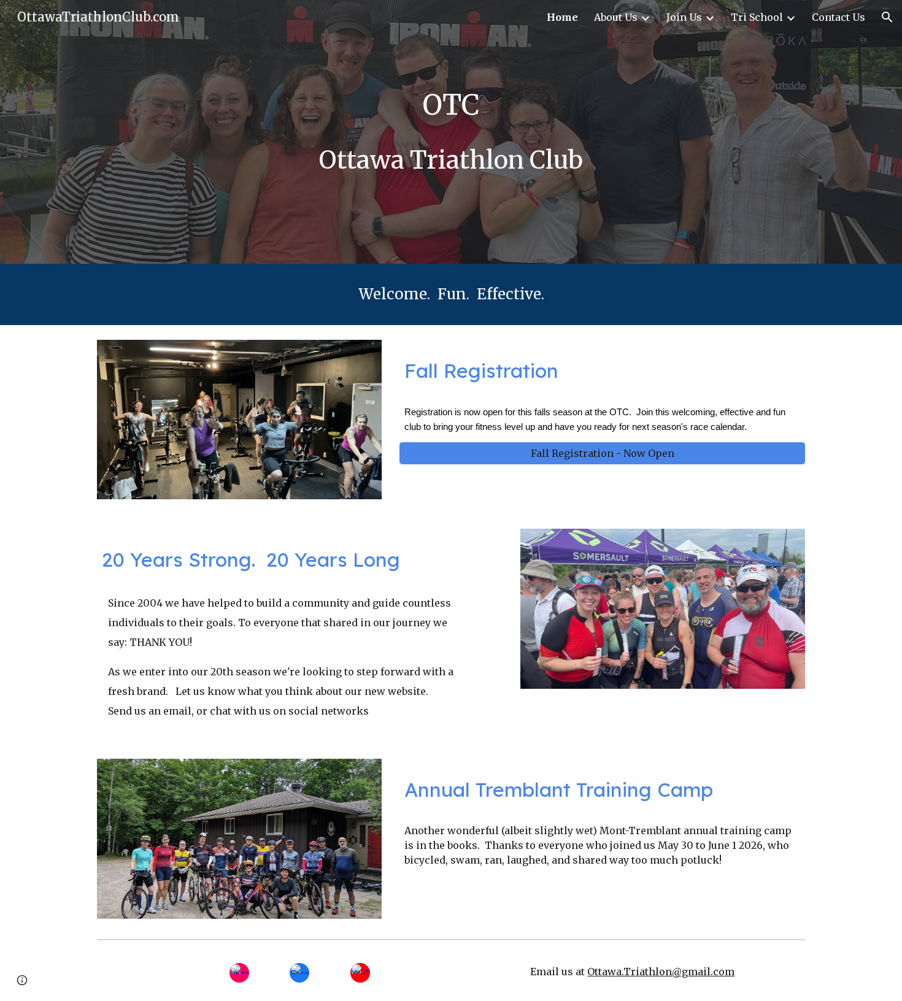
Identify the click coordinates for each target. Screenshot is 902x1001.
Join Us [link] (684, 17)
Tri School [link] (757, 17)
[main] (451, 105)
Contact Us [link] (838, 17)
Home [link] (562, 17)
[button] (887, 17)
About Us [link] (616, 17)
